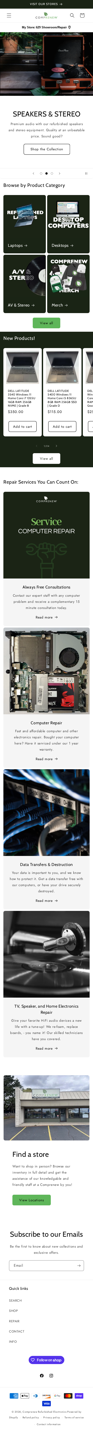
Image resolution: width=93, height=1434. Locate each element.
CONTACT (16, 1331)
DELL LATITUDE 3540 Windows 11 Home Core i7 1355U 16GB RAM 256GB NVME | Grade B (21, 398)
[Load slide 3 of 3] (52, 173)
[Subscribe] (79, 1265)
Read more (44, 617)
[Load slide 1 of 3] (41, 173)
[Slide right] (56, 446)
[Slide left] (37, 446)
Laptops (15, 245)
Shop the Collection (46, 149)
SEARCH (15, 1300)
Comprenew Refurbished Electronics (44, 1412)
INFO (13, 1341)
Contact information (49, 1424)
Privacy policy (51, 1417)
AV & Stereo (19, 305)
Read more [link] (44, 1048)
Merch (57, 305)
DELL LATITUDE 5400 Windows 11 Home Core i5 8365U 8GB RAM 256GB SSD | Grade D (62, 398)
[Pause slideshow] (88, 173)
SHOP (13, 1310)
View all (46, 323)
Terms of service (74, 1417)
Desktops (60, 245)
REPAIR (14, 1321)
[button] (9, 15)
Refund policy (31, 1417)
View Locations (31, 1200)
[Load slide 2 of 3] (46, 173)
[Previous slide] (33, 173)
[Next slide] (60, 173)
